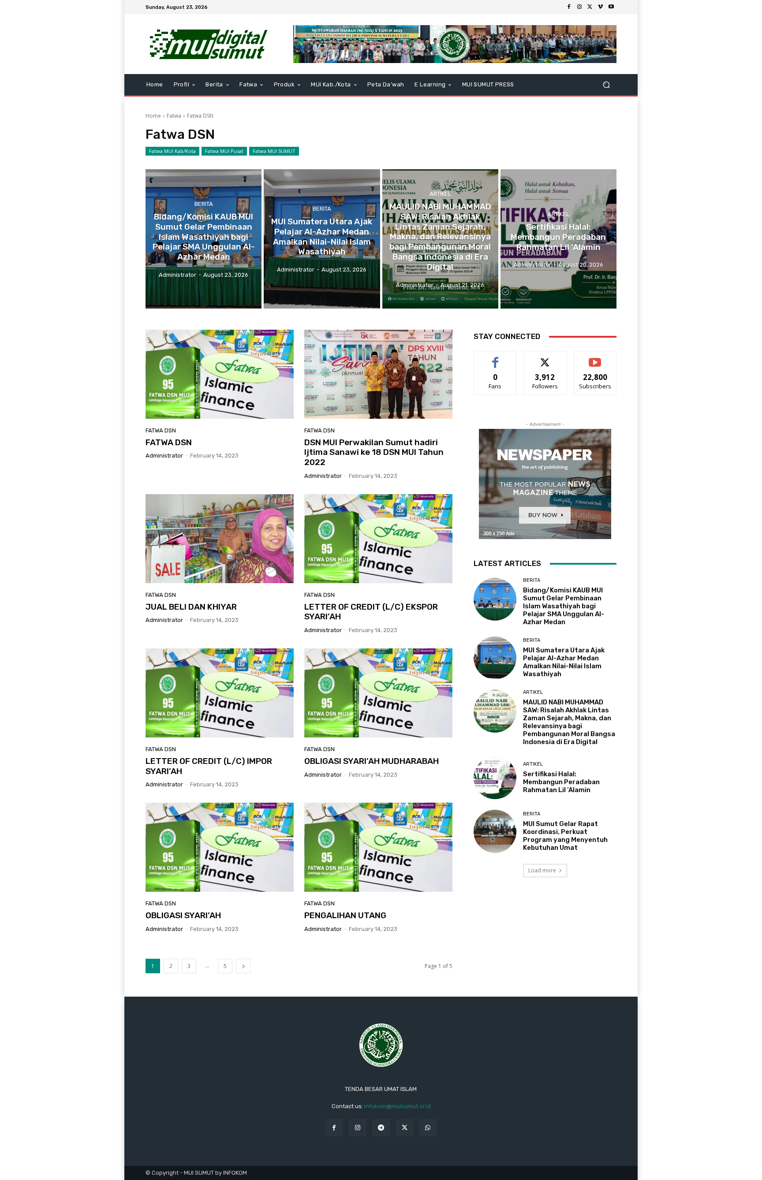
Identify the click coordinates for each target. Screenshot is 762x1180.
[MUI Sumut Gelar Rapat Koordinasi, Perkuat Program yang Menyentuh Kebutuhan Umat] (495, 831)
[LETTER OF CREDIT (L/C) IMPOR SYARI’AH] (220, 692)
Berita (203, 204)
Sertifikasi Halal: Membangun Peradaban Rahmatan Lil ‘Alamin (561, 782)
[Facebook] (569, 7)
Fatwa (174, 115)
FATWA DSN (169, 442)
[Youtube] (611, 7)
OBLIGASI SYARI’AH (183, 915)
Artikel (440, 194)
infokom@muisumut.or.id (397, 1106)
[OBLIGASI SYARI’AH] (220, 847)
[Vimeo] (600, 7)
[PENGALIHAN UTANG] (378, 847)
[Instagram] (579, 7)
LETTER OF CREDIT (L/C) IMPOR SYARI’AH (209, 766)
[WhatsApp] (428, 1127)
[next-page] (243, 966)
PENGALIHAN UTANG (345, 915)
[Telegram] (380, 1127)
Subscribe (595, 357)
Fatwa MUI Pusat (224, 151)
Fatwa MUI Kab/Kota (172, 151)
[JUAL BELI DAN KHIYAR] (220, 538)
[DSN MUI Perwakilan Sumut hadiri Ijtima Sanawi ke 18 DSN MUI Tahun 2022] (378, 374)
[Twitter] (590, 7)
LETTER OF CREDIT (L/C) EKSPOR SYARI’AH (371, 612)
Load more (542, 870)
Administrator (164, 455)
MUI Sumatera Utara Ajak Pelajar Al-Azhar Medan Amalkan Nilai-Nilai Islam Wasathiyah (564, 662)
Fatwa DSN (161, 430)
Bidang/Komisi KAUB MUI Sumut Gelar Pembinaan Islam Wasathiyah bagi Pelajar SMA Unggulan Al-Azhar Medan (563, 606)
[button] (606, 84)
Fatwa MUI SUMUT (274, 151)
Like (495, 357)
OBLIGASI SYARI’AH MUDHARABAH (371, 761)
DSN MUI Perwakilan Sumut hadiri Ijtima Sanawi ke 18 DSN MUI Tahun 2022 (374, 452)
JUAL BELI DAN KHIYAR (191, 607)
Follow (545, 357)
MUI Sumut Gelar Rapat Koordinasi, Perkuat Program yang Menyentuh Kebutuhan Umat (565, 836)
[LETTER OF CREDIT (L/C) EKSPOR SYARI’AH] (378, 538)
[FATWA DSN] (220, 374)
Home (153, 115)
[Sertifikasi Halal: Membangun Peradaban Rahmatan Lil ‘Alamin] (558, 239)
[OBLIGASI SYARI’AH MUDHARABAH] (378, 692)
